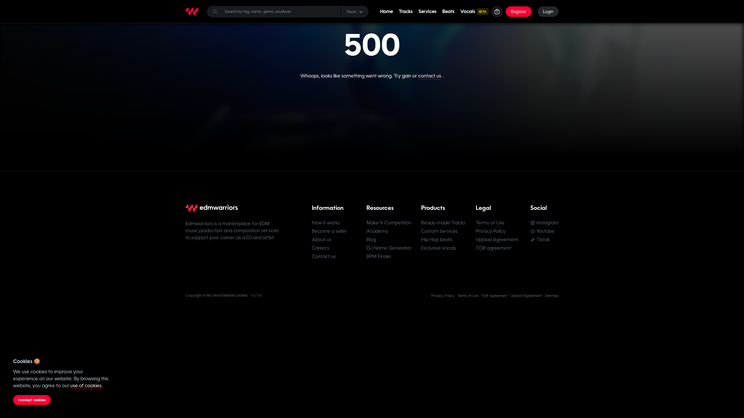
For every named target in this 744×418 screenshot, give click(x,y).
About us (321, 239)
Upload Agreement (497, 239)
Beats (448, 11)
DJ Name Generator (389, 248)
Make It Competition (389, 223)
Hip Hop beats (437, 239)
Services (428, 11)
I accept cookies (32, 400)
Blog (371, 239)
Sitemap (552, 296)
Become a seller (329, 231)
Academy (377, 231)
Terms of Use (490, 223)
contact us (429, 76)
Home (386, 11)
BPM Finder (378, 256)
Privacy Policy (491, 231)
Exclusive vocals (438, 248)
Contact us (324, 256)
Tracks (406, 11)
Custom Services (439, 231)
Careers (320, 248)
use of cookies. (86, 385)
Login (548, 11)
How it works (326, 223)
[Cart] (496, 11)
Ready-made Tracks (443, 223)
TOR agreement (494, 248)
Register (518, 11)
